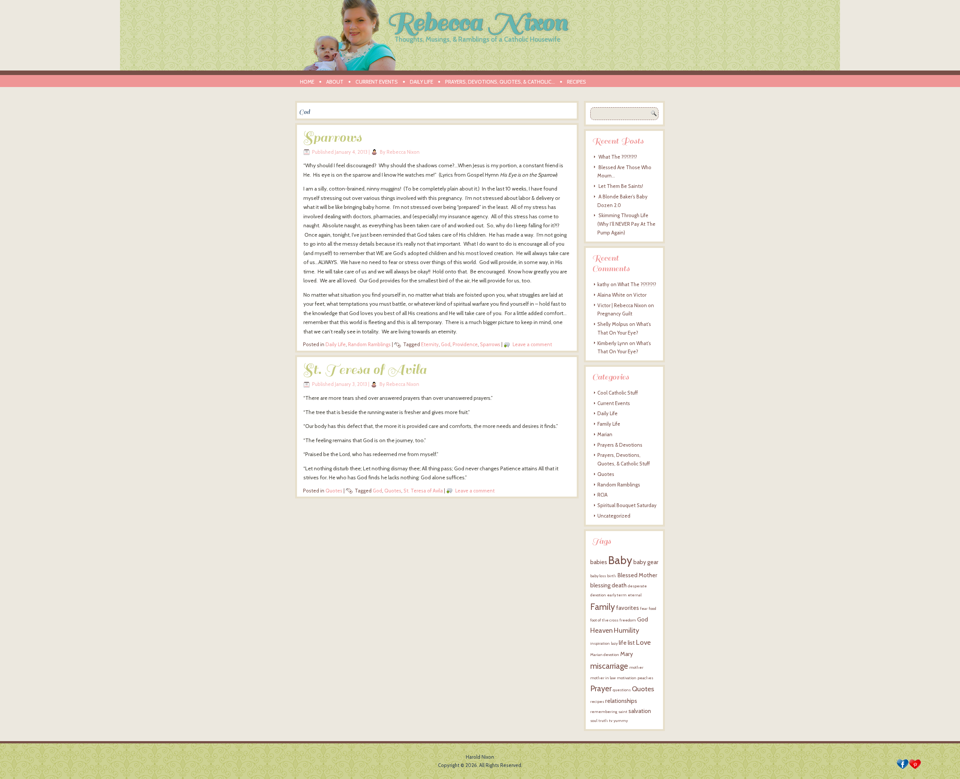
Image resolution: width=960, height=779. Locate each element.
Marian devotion (604, 654)
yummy (621, 720)
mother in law (603, 677)
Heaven (601, 630)
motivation (626, 677)
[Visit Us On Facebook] (902, 768)
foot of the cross (604, 620)
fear (644, 608)
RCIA (602, 495)
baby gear (645, 562)
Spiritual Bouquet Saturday (627, 505)
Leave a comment (532, 344)
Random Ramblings (369, 344)
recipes (597, 701)
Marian (604, 434)
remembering (603, 711)
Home (307, 81)
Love (643, 642)
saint (622, 711)
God (445, 344)
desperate (637, 586)
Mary (626, 653)
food (652, 608)
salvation (639, 710)
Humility (626, 630)
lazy (614, 643)
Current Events (377, 81)
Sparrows (332, 137)
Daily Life (421, 81)
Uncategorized (613, 516)
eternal (635, 595)
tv (610, 720)
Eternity (430, 344)
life (623, 642)
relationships (621, 700)
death (619, 585)
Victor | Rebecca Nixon (622, 305)
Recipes (576, 81)
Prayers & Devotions (619, 445)
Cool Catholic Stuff (617, 393)
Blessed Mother (637, 575)
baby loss (598, 575)
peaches (645, 677)
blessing (600, 585)
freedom (628, 620)
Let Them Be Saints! (620, 186)
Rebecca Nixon (477, 22)
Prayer (601, 688)
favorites (627, 607)
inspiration (600, 643)
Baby (620, 560)
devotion (598, 595)
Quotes (334, 491)
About (335, 81)
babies (598, 562)
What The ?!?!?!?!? (617, 157)
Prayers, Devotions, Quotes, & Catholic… (500, 81)
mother (636, 667)
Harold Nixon (480, 757)
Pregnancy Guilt (614, 314)
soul (593, 720)
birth (611, 575)
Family (602, 606)
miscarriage (609, 666)
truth (603, 720)
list (631, 642)
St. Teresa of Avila (364, 369)
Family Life (608, 424)
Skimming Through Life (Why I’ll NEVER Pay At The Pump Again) (626, 224)
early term (617, 595)
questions (622, 689)
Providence (465, 344)
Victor (639, 295)
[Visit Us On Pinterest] (915, 768)
